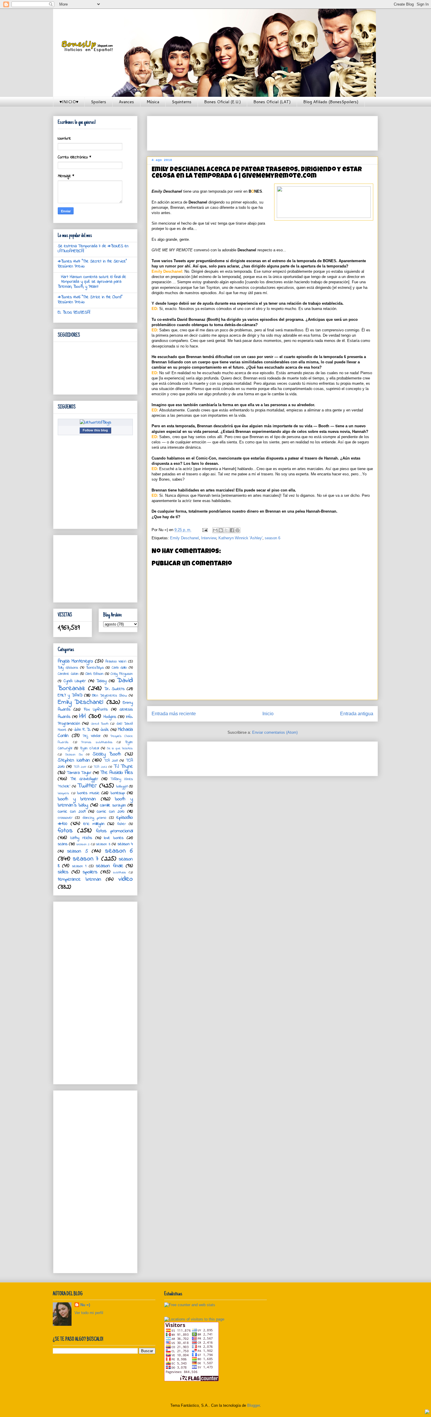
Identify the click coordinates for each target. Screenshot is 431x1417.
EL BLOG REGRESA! (74, 312)
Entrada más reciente (174, 713)
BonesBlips (95, 667)
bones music (88, 793)
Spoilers (98, 102)
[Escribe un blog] (221, 530)
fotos (65, 830)
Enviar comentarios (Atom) (275, 732)
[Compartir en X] (226, 530)
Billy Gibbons (68, 667)
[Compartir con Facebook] (232, 530)
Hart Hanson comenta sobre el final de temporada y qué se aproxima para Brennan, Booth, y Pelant (92, 282)
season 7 (86, 859)
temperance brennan (79, 879)
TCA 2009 (111, 760)
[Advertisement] (258, 131)
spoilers (90, 872)
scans (62, 844)
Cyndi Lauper (75, 681)
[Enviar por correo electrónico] (215, 530)
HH (82, 716)
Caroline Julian (68, 674)
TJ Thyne (123, 766)
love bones (113, 838)
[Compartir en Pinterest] (237, 530)
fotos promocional (114, 831)
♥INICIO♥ (69, 102)
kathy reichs (81, 838)
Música (153, 102)
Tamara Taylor (79, 773)
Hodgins (109, 717)
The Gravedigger (84, 779)
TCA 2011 (80, 767)
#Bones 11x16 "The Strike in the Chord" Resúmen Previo (90, 299)
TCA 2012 (100, 767)
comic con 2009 (71, 811)
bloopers (63, 793)
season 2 (83, 844)
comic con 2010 (110, 811)
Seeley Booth (107, 754)
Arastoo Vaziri (116, 661)
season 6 (272, 538)
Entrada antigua (356, 713)
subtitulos (119, 872)
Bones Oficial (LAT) (272, 102)
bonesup (118, 793)
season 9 (79, 866)
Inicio (268, 713)
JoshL (104, 730)
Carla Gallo (119, 667)
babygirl (122, 786)
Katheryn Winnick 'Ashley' (240, 538)
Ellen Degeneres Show (109, 695)
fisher (121, 824)
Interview (208, 538)
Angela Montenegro (75, 661)
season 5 (77, 851)
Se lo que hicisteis (120, 748)
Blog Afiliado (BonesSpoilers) (330, 102)
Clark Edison (94, 674)
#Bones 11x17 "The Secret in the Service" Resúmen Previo (92, 263)
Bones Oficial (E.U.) (222, 102)
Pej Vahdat (92, 736)
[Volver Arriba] (427, 1412)
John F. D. (82, 730)
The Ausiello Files (116, 772)
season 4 (125, 844)
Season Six (74, 754)
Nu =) (85, 1305)
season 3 (103, 844)
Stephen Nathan (74, 760)
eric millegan (93, 824)
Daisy (101, 681)
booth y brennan (77, 799)
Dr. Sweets (114, 689)
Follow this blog (95, 430)
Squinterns (181, 102)
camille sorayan (112, 805)
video (125, 879)
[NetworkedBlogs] (95, 422)
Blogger (253, 1405)
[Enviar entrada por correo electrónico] (204, 530)
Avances (126, 102)
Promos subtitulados (97, 742)
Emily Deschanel (184, 538)
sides (63, 872)
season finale (109, 865)
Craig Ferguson (122, 674)
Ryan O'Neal (89, 748)
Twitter (87, 786)
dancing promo (94, 818)
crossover (65, 818)
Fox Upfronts (96, 709)
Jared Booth (99, 723)
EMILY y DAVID (70, 695)
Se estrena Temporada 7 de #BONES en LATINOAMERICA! (93, 248)
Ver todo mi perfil (88, 1313)
